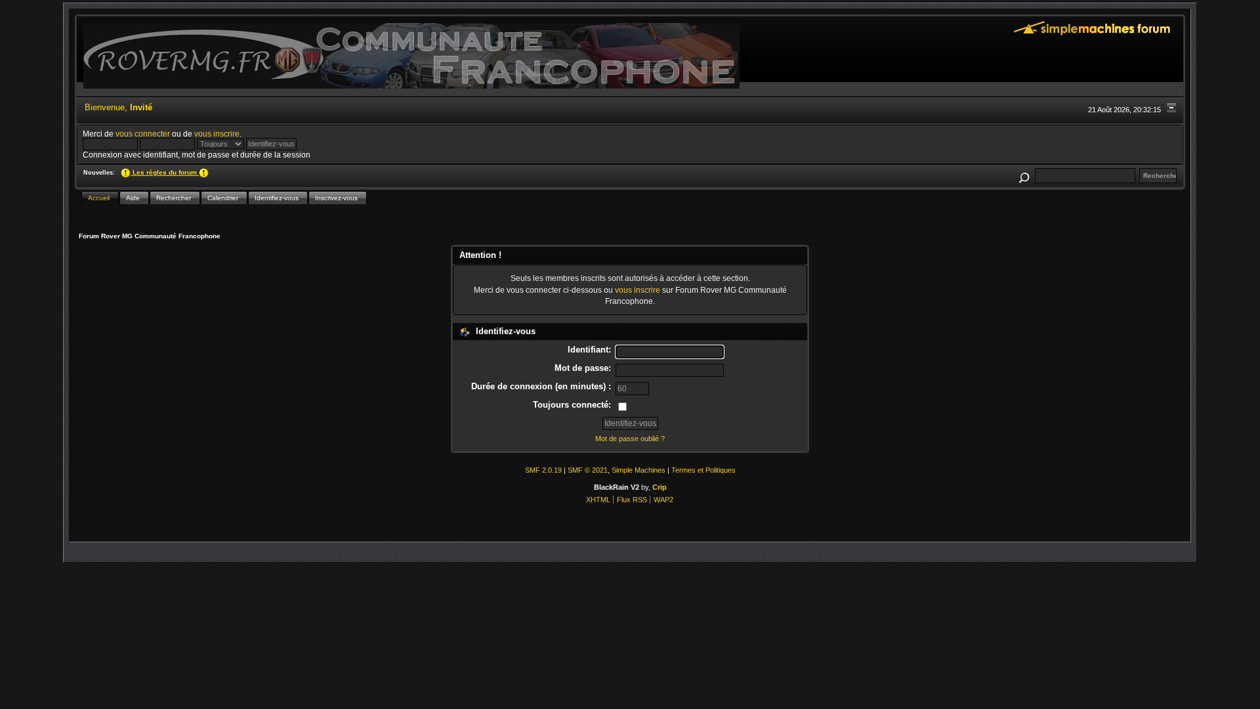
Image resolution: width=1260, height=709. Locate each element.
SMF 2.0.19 (543, 470)
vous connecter (143, 133)
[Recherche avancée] (1024, 175)
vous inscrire (217, 133)
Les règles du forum (165, 172)
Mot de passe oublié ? (630, 438)
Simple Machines (638, 470)
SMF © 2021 (588, 470)
